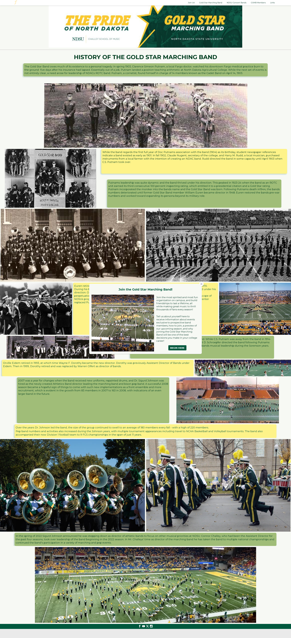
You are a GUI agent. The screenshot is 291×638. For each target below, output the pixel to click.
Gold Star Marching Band (210, 3)
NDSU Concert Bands (236, 3)
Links (272, 3)
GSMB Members (258, 3)
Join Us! (191, 3)
